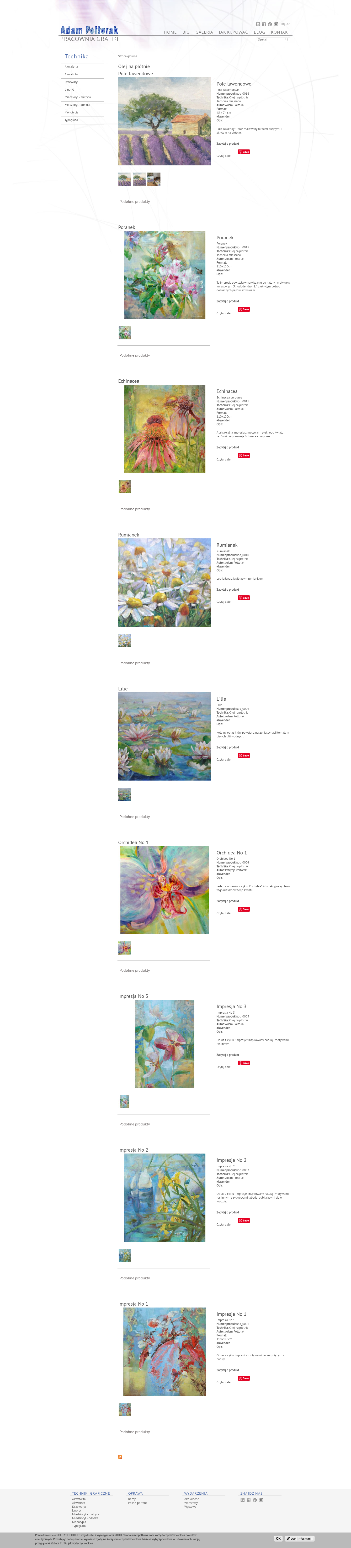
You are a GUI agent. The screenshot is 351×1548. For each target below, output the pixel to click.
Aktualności (192, 1499)
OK (278, 1538)
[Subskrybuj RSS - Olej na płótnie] (120, 1458)
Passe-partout (137, 1503)
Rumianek (128, 535)
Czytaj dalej (224, 156)
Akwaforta (71, 67)
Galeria (204, 32)
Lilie (123, 689)
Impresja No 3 (133, 997)
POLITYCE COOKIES (68, 1535)
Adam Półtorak (234, 105)
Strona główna (127, 56)
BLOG (259, 32)
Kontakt (280, 32)
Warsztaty (191, 1503)
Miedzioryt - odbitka (77, 105)
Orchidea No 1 (133, 843)
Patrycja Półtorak (236, 870)
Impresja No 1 (133, 1304)
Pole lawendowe (135, 74)
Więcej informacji (300, 1538)
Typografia (71, 120)
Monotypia (71, 113)
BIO (186, 32)
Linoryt (69, 90)
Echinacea (128, 381)
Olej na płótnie (239, 98)
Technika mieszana (229, 101)
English (285, 24)
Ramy (132, 1499)
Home (170, 32)
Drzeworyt (71, 82)
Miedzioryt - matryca (78, 97)
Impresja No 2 (133, 1150)
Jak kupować (233, 32)
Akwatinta (71, 75)
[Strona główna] (89, 40)
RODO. (118, 1535)
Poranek (126, 228)
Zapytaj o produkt (228, 144)
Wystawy (190, 1506)
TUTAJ (63, 1543)
